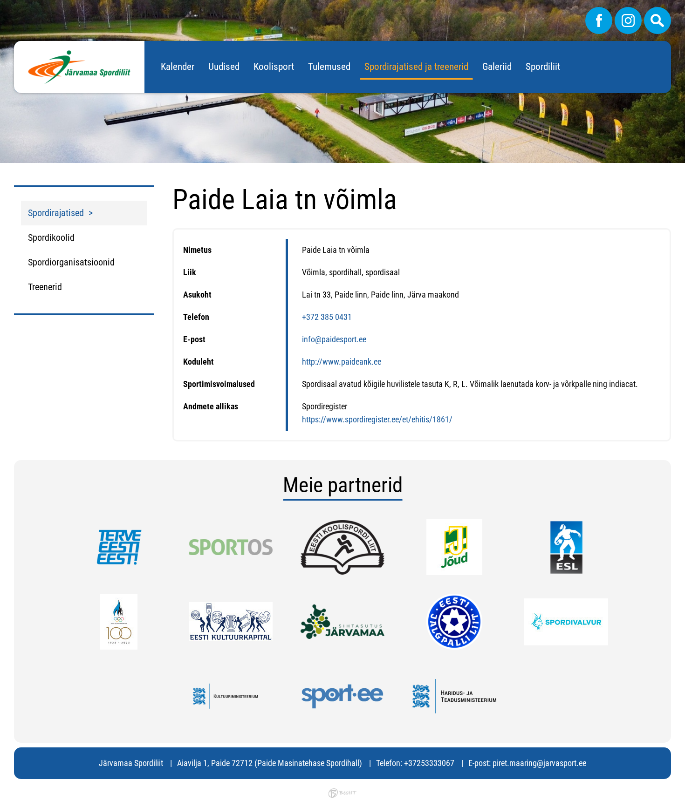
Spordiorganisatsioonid (71, 262)
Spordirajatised (56, 212)
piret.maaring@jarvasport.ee (539, 763)
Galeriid (497, 66)
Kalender (177, 66)
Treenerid (45, 286)
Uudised (224, 66)
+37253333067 (429, 763)
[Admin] (3, 6)
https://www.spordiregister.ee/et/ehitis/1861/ (377, 419)
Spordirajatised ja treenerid (416, 66)
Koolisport (273, 66)
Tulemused (329, 66)
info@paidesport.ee (334, 339)
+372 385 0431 (327, 317)
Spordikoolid (51, 237)
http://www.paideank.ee (341, 361)
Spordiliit (543, 66)
